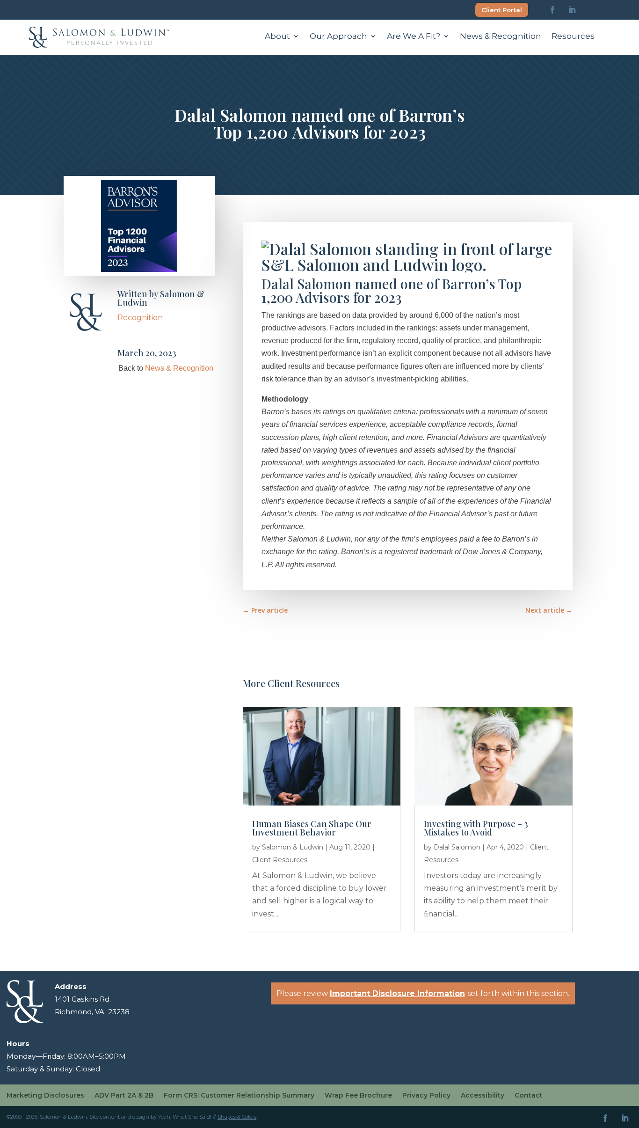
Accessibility (482, 1095)
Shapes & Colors (237, 1116)
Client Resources (279, 860)
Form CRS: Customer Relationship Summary (239, 1095)
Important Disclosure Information (397, 993)
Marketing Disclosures (45, 1095)
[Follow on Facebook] (552, 9)
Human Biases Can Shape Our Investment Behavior (311, 828)
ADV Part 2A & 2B (123, 1095)
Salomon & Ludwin (160, 298)
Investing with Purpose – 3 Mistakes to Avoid (476, 828)
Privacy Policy (426, 1095)
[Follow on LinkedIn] (572, 9)
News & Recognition (500, 37)
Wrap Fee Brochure (358, 1095)
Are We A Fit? (413, 37)
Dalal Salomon (457, 847)
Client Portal (501, 10)
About (277, 37)
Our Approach (338, 37)
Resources (573, 37)
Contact (529, 1095)
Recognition (140, 317)
